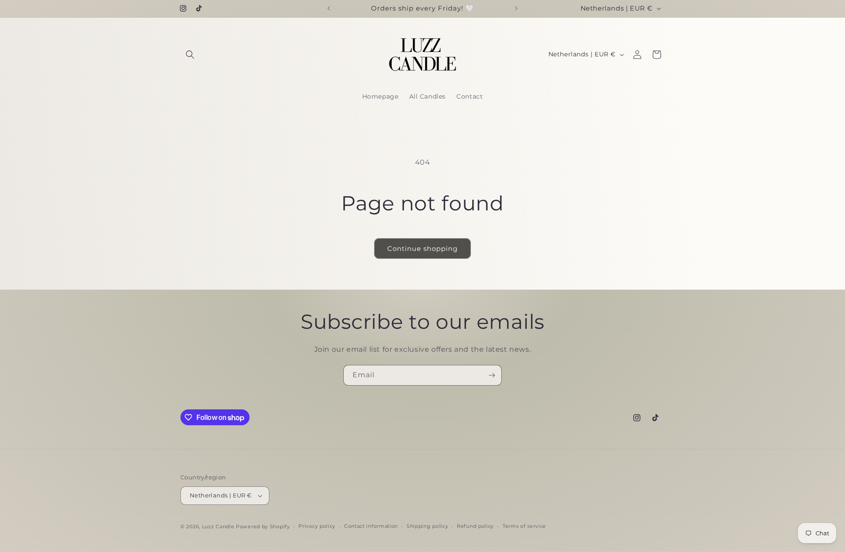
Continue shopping (422, 248)
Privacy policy (316, 526)
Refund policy (475, 526)
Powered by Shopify (263, 526)
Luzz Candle (219, 526)
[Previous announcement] (328, 8)
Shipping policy (427, 526)
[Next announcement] (516, 8)
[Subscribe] (491, 375)
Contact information (371, 526)
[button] (190, 54)
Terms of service (524, 526)
